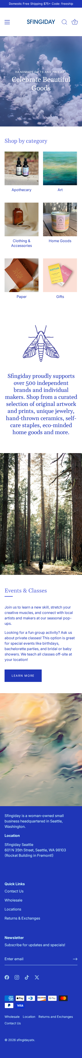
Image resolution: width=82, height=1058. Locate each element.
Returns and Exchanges (55, 1016)
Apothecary (21, 189)
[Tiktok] (27, 977)
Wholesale (13, 900)
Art (60, 189)
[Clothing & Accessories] (21, 219)
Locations (13, 909)
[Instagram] (17, 977)
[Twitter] (37, 977)
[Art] (60, 168)
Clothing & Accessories (21, 243)
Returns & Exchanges (22, 918)
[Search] (64, 23)
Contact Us (14, 891)
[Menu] (7, 22)
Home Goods (60, 241)
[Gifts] (60, 275)
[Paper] (21, 275)
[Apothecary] (21, 168)
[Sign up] (75, 959)
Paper (22, 296)
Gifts (60, 296)
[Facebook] (7, 977)
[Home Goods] (60, 219)
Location (29, 1016)
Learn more (23, 675)
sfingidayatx (25, 1040)
